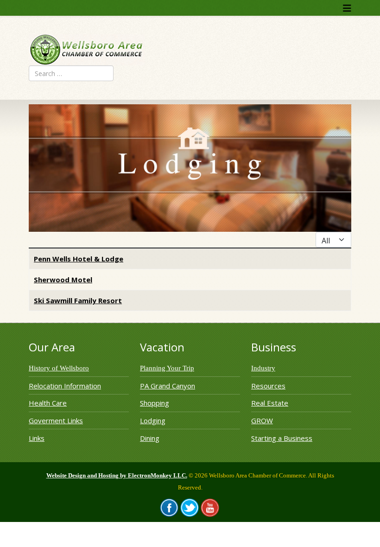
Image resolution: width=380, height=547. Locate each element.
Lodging (152, 420)
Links (36, 438)
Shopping (154, 402)
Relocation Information (65, 385)
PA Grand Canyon (167, 385)
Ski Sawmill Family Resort (78, 300)
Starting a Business (281, 438)
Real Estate (269, 402)
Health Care (48, 402)
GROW (262, 420)
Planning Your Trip (167, 368)
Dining (149, 438)
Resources (268, 385)
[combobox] (71, 73)
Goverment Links (56, 420)
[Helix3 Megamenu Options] (347, 8)
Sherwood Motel (63, 279)
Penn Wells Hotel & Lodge (78, 258)
